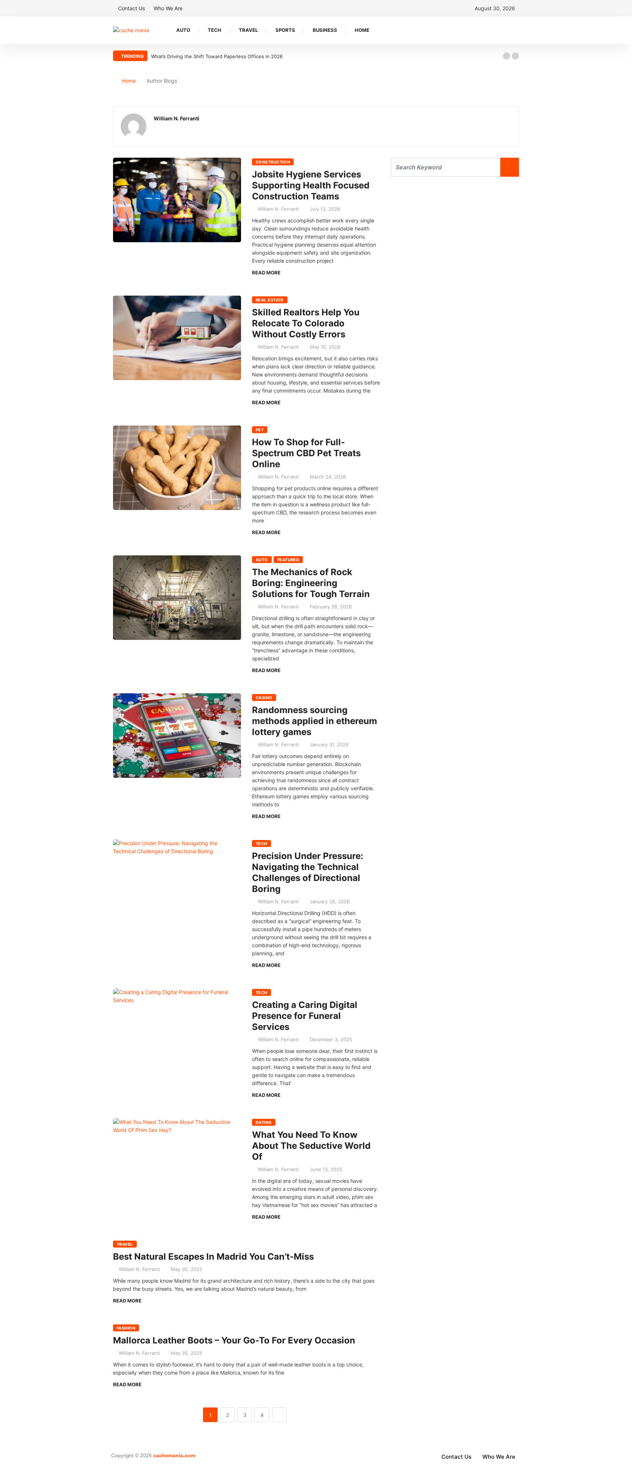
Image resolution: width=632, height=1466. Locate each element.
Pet (260, 429)
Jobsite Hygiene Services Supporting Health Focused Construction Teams (310, 185)
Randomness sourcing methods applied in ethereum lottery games (314, 721)
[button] (506, 56)
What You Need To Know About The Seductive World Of (311, 1145)
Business (325, 30)
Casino (264, 697)
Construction (273, 162)
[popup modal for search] (517, 30)
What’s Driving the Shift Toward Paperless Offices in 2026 (217, 56)
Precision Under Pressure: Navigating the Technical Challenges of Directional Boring (307, 872)
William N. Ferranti (278, 209)
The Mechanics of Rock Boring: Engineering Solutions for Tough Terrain (311, 583)
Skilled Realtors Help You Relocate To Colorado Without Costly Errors (306, 323)
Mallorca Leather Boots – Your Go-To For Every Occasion (234, 1340)
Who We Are (168, 8)
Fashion (126, 1328)
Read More (266, 272)
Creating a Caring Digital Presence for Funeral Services (304, 1016)
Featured (288, 559)
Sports (285, 30)
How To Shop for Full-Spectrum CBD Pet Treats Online (306, 453)
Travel (248, 30)
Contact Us (131, 8)
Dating (264, 1122)
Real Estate (270, 300)
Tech (214, 30)
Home (362, 30)
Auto (183, 30)
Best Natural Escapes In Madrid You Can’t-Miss (213, 1256)
